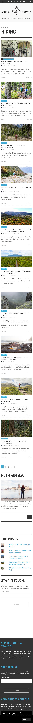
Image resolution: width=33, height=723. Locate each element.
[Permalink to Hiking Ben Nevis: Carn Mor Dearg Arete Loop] (16, 386)
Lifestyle (12, 59)
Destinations (5, 438)
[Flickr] (11, 1)
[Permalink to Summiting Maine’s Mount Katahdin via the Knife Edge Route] (16, 258)
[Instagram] (17, 1)
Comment (30, 161)
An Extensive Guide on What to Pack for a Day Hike (15, 104)
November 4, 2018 (15, 233)
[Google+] (14, 1)
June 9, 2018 (13, 317)
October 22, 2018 (14, 275)
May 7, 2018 (13, 361)
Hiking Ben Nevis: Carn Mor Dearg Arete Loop (14, 400)
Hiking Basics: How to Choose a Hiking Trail (16, 188)
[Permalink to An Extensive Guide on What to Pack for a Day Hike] (16, 90)
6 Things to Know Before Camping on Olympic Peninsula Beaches (16, 358)
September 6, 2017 (15, 445)
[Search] (3, 1)
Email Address (5, 592)
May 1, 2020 (13, 65)
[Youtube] (26, 1)
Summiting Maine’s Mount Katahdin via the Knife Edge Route (16, 272)
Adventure (6, 59)
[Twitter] (23, 1)
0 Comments (29, 77)
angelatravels (6, 65)
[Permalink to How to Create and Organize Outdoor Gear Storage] (16, 48)
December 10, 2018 (15, 149)
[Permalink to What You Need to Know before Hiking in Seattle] (16, 132)
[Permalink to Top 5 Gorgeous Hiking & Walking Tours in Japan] (16, 428)
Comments (29, 119)
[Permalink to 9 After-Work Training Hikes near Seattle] (16, 300)
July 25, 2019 (13, 107)
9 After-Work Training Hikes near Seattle (14, 314)
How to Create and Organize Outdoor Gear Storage (16, 62)
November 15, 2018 (15, 191)
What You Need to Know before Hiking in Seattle (14, 146)
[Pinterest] (20, 1)
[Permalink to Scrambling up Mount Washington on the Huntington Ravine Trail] (16, 216)
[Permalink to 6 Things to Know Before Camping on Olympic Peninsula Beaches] (16, 344)
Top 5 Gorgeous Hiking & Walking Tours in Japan (14, 442)
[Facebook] (8, 1)
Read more (3, 77)
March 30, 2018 (14, 403)
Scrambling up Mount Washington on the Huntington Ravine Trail (16, 230)
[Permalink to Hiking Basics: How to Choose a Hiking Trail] (16, 174)
